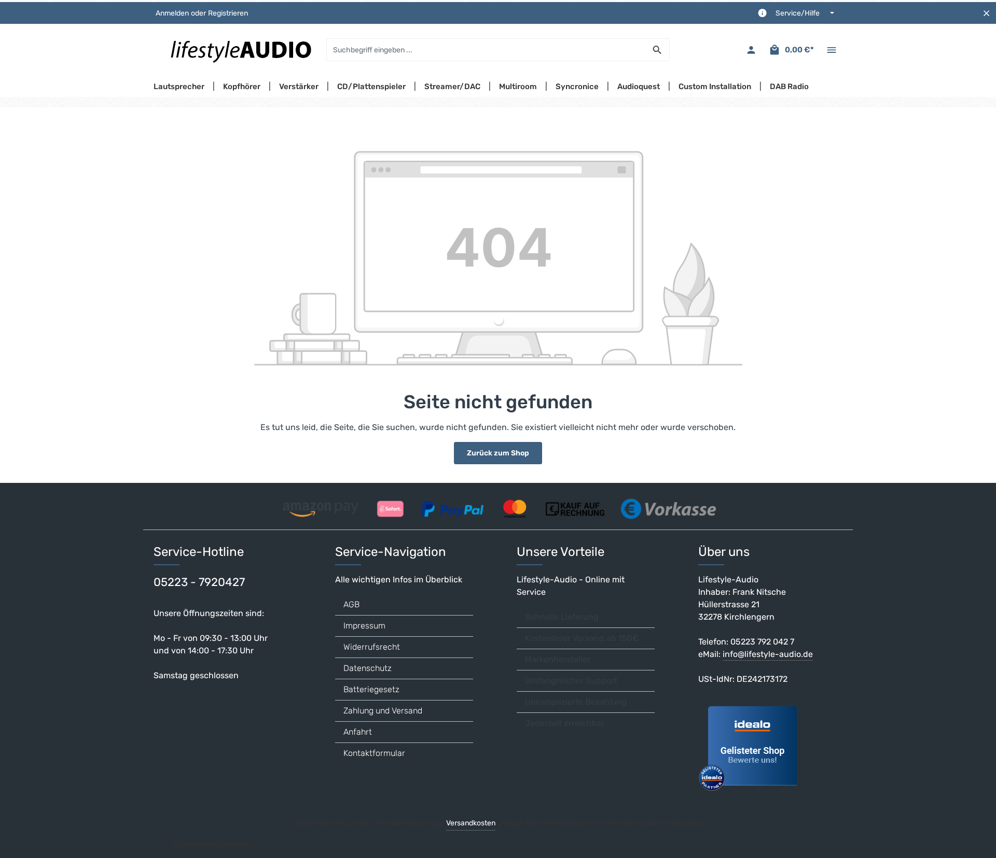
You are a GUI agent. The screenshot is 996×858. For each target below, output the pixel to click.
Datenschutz (367, 668)
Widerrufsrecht (371, 647)
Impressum (364, 626)
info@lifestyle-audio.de (768, 654)
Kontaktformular (374, 753)
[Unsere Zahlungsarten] (498, 505)
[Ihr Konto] (751, 50)
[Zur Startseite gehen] (240, 50)
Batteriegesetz (371, 689)
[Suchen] (657, 49)
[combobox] (486, 49)
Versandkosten (470, 823)
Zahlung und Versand (382, 711)
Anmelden (172, 13)
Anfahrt (357, 732)
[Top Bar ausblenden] (986, 13)
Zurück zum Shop (498, 453)
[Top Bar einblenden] (831, 50)
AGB (351, 604)
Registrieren (228, 13)
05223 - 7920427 (199, 582)
